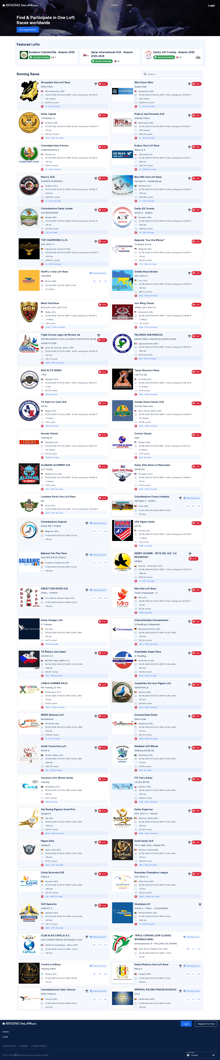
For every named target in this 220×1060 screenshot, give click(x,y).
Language (191, 1052)
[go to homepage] (20, 5)
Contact (23, 1045)
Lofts (5, 1036)
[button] (201, 1055)
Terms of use (9, 1045)
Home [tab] (114, 5)
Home (6, 1031)
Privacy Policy (39, 1045)
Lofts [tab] (129, 5)
